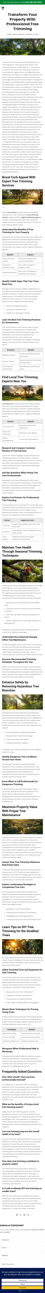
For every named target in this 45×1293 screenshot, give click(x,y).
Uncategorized (18, 34)
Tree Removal (7, 404)
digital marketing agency (31, 217)
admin (9, 34)
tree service (12, 212)
